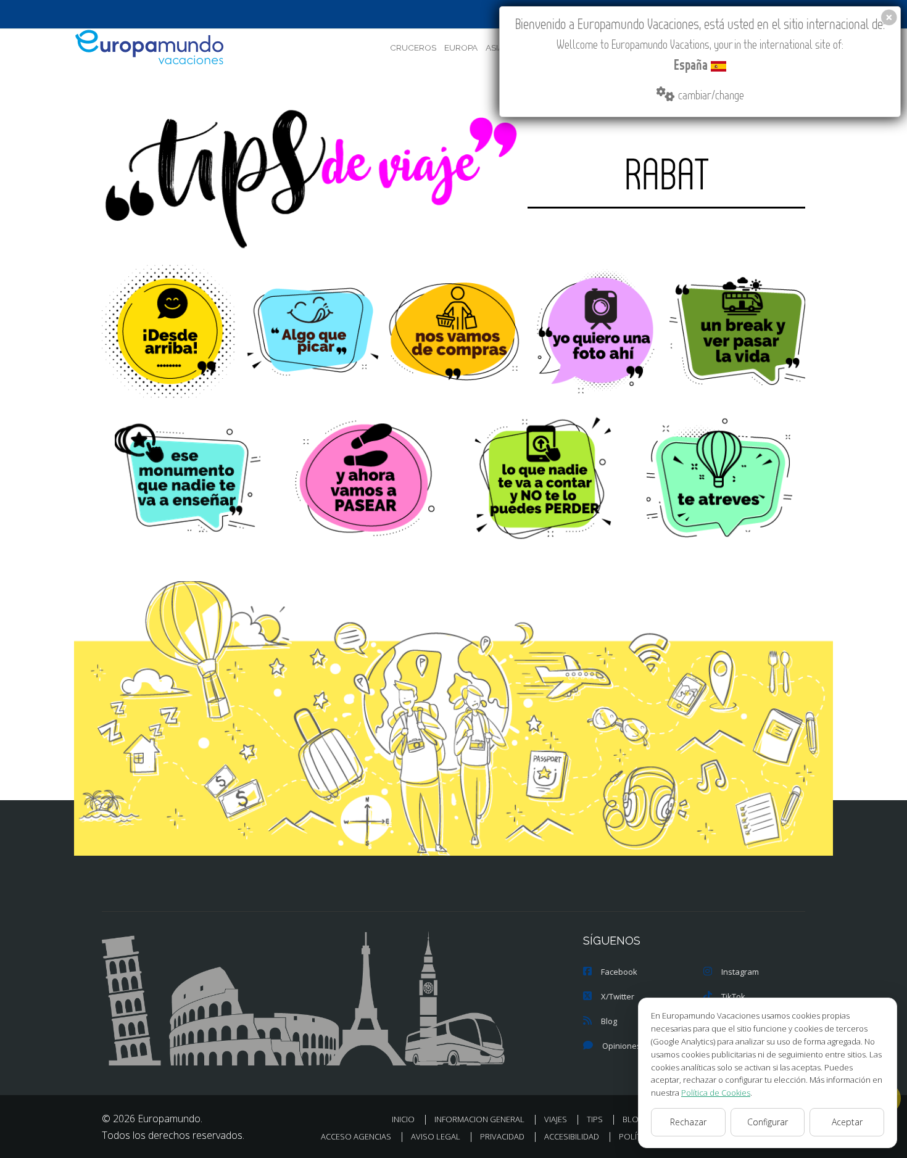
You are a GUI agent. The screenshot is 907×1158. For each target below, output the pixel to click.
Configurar (767, 1122)
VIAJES (555, 1119)
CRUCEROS (413, 47)
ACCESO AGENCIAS (356, 1136)
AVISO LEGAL (435, 1136)
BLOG (634, 1119)
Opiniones (621, 1045)
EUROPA (461, 47)
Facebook (619, 971)
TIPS (595, 1119)
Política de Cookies (715, 1092)
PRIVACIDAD (502, 1136)
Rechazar (688, 1122)
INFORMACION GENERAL (479, 1119)
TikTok (733, 996)
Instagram (740, 971)
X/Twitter (617, 996)
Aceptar (847, 1122)
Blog (609, 1021)
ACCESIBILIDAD (571, 1136)
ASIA (494, 47)
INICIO (403, 1119)
